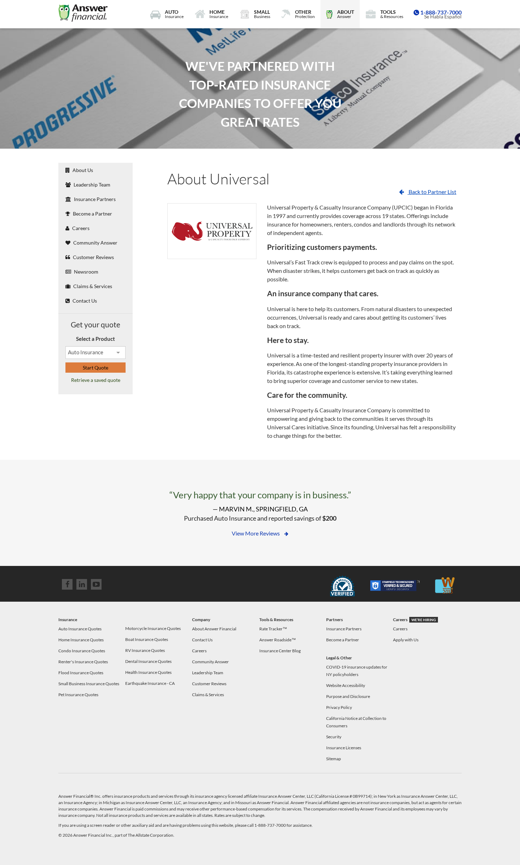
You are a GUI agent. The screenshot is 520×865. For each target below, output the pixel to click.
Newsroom (85, 272)
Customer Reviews (93, 257)
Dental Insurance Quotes (148, 661)
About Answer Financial (214, 628)
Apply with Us (405, 639)
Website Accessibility (345, 685)
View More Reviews (256, 533)
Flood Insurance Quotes (80, 672)
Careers (80, 228)
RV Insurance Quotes (145, 650)
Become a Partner (92, 214)
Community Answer (94, 243)
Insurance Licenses (343, 747)
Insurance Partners (94, 199)
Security (333, 736)
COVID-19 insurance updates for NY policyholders (356, 670)
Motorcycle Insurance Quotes (153, 628)
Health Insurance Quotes (148, 672)
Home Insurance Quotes (81, 639)
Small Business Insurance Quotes (88, 683)
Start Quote (95, 368)
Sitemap (333, 758)
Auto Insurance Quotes (80, 628)
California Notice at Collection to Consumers (356, 722)
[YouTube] (96, 584)
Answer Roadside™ (277, 639)
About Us (82, 170)
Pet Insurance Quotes (78, 694)
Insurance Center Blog (280, 650)
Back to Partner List (432, 191)
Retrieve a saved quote (95, 380)
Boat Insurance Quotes (146, 639)
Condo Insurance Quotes (81, 650)
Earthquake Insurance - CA (150, 683)
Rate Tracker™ (273, 628)
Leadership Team (91, 185)
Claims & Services (92, 286)
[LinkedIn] (81, 584)
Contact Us (84, 301)
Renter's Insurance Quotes (83, 661)
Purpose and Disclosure (348, 696)
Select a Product (95, 339)
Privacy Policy (339, 707)
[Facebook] (67, 584)
